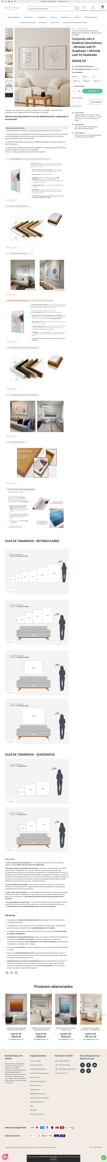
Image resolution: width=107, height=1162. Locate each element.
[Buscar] (76, 8)
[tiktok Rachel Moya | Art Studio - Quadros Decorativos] (12, 1)
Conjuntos (28, 17)
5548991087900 (64, 1061)
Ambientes (65, 17)
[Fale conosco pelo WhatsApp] (103, 1157)
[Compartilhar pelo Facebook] (7, 974)
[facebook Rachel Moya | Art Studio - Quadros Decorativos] (6, 1)
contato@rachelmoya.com (67, 1069)
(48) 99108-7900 (64, 1065)
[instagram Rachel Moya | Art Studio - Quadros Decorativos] (3, 1)
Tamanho (74, 77)
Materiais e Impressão (38, 1081)
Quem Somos (34, 1077)
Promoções (54, 22)
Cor (94, 77)
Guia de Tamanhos (36, 1065)
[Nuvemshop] (95, 1147)
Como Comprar (35, 1061)
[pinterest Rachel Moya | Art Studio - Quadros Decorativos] (15, 1)
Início (73, 29)
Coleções (42, 17)
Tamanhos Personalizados (39, 1073)
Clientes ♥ (43, 22)
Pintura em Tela (35, 1085)
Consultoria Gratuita (27, 22)
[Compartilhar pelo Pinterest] (16, 974)
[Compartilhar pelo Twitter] (11, 974)
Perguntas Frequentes (38, 1094)
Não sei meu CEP (76, 106)
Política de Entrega (36, 1114)
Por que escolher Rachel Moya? (75, 22)
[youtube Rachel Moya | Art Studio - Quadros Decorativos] (9, 1)
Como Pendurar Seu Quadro (39, 1098)
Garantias (33, 1110)
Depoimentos (35, 1090)
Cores (53, 17)
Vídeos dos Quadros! (37, 1102)
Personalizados (91, 17)
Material (84, 77)
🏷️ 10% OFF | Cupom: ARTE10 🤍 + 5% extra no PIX (53, 1)
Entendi (53, 1159)
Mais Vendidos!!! (14, 17)
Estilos (77, 17)
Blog (31, 1106)
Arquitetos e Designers (38, 1069)
